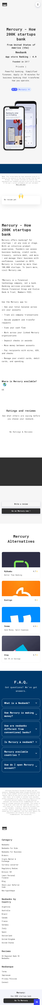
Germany (5, 925)
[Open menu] (37, 4)
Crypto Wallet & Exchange (9, 860)
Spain (4, 932)
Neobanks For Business (11, 852)
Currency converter (10, 865)
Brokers (5, 855)
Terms (4, 971)
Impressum (6, 975)
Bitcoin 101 (7, 872)
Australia (6, 910)
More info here (20, 184)
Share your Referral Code (10, 886)
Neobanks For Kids (10, 848)
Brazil (4, 914)
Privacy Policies (9, 979)
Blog (3, 881)
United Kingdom (8, 939)
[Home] (5, 4)
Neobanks (5, 845)
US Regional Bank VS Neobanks (10, 957)
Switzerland (7, 935)
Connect (5, 982)
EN (37, 1002)
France (4, 921)
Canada (4, 918)
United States (8, 943)
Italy (4, 928)
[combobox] (37, 1002)
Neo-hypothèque (8, 890)
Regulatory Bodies (10, 868)
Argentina (6, 907)
